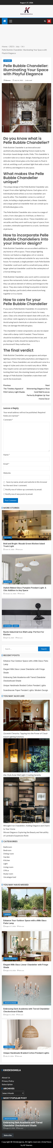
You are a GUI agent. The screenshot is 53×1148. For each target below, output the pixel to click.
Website (7, 473)
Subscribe (8, 1135)
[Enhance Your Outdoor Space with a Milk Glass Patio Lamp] (26, 902)
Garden (6, 857)
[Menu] (10, 21)
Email (6, 464)
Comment (8, 419)
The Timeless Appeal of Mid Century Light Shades (14, 388)
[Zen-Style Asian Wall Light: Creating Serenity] (26, 755)
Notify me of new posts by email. (19, 494)
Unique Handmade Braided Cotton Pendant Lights (24, 685)
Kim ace (8, 80)
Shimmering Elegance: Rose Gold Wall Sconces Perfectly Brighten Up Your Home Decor (38, 392)
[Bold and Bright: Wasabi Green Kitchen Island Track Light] (26, 525)
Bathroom (7, 847)
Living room (8, 867)
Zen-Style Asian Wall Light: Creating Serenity (22, 775)
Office (6, 870)
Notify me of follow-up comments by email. (23, 489)
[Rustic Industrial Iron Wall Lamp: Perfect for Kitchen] (26, 613)
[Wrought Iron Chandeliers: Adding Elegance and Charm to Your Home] (26, 800)
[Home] (4, 21)
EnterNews (46, 1142)
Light (16, 626)
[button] (10, 21)
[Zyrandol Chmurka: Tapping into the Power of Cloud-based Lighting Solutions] (26, 715)
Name (6, 454)
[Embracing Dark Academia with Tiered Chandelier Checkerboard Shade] (26, 990)
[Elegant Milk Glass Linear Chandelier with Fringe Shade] (26, 946)
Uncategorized (9, 877)
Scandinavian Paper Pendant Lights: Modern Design (25, 690)
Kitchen (8, 60)
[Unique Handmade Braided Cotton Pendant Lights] (26, 1034)
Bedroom (7, 850)
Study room (8, 873)
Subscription (7, 1084)
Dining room (8, 853)
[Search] (44, 21)
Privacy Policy (8, 1081)
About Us (6, 1077)
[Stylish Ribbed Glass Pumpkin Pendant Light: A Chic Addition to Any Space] (26, 569)
